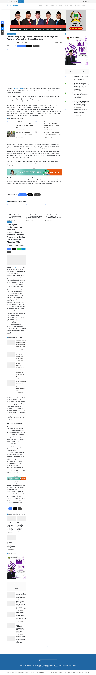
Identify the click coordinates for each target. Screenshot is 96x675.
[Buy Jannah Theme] (48, 20)
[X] (2, 25)
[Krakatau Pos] (14, 5)
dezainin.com (41, 672)
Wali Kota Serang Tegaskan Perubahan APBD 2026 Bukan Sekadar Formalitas (81, 78)
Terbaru (83, 71)
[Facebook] (2, 22)
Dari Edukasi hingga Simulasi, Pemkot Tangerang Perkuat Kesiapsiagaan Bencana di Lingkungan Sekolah (14, 217)
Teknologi (78, 5)
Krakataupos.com (19, 88)
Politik (60, 5)
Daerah (46, 5)
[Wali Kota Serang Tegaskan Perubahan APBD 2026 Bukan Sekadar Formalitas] (69, 78)
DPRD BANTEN (53, 5)
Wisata (84, 5)
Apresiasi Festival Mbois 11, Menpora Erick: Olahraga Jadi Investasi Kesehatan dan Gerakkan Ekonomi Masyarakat (81, 86)
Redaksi (17, 42)
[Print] (2, 34)
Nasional (41, 5)
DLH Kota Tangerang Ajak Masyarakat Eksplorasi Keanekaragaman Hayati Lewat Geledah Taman (53, 217)
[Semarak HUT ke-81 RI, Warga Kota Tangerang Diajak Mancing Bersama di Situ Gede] (39, 134)
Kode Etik (81, 672)
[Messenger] (2, 28)
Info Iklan (65, 672)
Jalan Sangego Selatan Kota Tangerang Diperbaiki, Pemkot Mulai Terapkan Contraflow (24, 134)
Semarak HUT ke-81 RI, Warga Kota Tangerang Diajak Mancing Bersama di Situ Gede (52, 134)
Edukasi (71, 5)
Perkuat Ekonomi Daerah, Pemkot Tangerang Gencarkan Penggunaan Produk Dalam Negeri (34, 217)
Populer (71, 71)
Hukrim (66, 5)
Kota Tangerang (11, 34)
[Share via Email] (2, 31)
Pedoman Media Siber (73, 672)
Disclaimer (86, 672)
